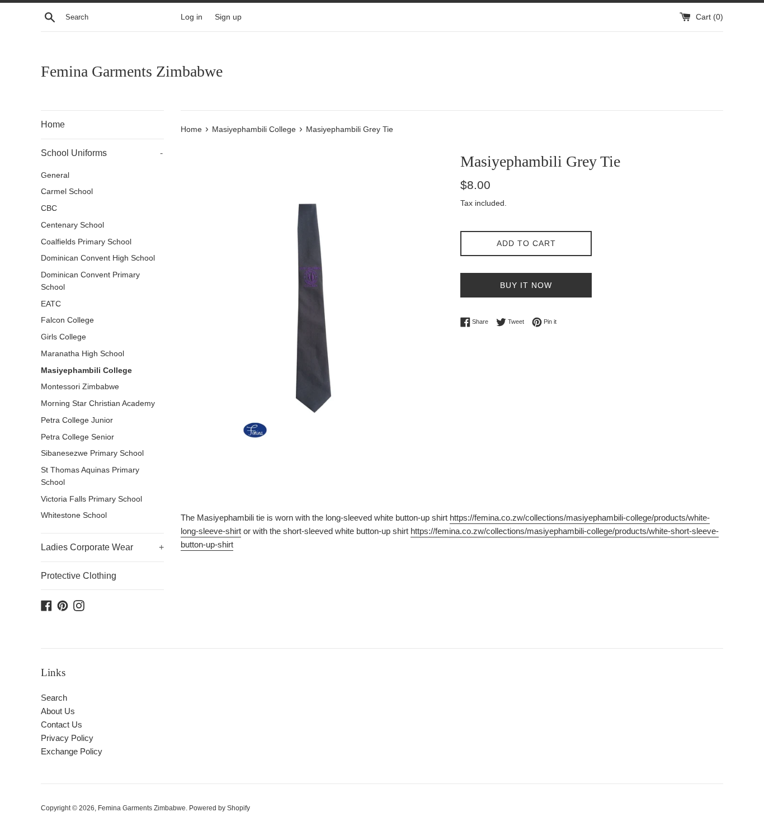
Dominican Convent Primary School (90, 281)
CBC (49, 208)
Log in (191, 17)
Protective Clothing (78, 575)
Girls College (63, 337)
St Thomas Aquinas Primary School (90, 476)
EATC (51, 304)
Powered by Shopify (219, 808)
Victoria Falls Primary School (91, 499)
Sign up (228, 17)
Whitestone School (74, 515)
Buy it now (526, 285)
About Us (58, 711)
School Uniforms (102, 153)
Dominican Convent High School (98, 258)
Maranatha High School (82, 354)
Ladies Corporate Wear (102, 547)
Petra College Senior (77, 437)
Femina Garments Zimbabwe (132, 71)
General (55, 175)
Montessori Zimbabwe (80, 387)
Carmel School (67, 191)
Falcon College (67, 320)
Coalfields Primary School (86, 242)
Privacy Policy (67, 738)
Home (53, 124)
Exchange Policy (71, 751)
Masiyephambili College (86, 370)
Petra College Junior (77, 420)
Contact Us (61, 724)
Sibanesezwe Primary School (92, 453)
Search (54, 697)
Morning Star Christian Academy (98, 403)
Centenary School (72, 225)
